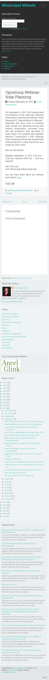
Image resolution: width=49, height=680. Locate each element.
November (9, 413)
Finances (6, 331)
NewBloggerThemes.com (9, 672)
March (7, 493)
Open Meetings (8, 339)
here (19, 177)
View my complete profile (12, 301)
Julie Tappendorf (21, 288)
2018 (4, 405)
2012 (4, 513)
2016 (4, 502)
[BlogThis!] (8, 183)
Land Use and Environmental (17, 190)
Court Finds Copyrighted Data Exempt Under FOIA (24, 432)
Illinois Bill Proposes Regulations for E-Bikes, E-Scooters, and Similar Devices (21, 637)
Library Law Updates (12, 459)
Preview (5, 29)
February (8, 496)
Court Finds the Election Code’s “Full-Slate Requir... (24, 421)
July (6, 482)
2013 (4, 511)
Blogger (35, 668)
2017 (4, 408)
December (9, 410)
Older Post (42, 201)
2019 (4, 402)
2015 (4, 505)
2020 (4, 399)
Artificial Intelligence (10, 314)
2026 (4, 382)
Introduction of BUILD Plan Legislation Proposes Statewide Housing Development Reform (22, 558)
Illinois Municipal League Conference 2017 (21, 435)
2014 (4, 508)
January (8, 499)
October (8, 416)
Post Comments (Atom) (21, 278)
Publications (9, 66)
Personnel (6, 342)
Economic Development (12, 322)
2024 (4, 388)
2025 (4, 385)
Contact (7, 68)
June (7, 484)
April (7, 490)
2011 (4, 516)
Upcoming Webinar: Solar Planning (22, 94)
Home (6, 61)
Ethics (4, 328)
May (6, 487)
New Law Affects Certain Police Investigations (23, 424)
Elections (6, 325)
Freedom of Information (12, 334)
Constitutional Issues (10, 316)
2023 (4, 391)
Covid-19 (5, 319)
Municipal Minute (18, 5)
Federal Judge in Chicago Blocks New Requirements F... (19, 439)
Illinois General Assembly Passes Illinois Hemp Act (23, 625)
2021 (4, 397)
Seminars (30, 190)
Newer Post (7, 201)
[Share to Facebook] (13, 183)
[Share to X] (11, 183)
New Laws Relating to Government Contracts (22, 470)
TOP (45, 677)
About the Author (11, 64)
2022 (4, 394)
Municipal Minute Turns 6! (15, 473)
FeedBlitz (23, 29)
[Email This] (6, 183)
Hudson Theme (12, 670)
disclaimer (6, 51)
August (7, 479)
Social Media (7, 348)
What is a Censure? (9, 584)
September (9, 419)
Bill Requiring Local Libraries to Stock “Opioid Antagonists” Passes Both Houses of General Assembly (20, 611)
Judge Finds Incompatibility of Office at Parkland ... (24, 462)
